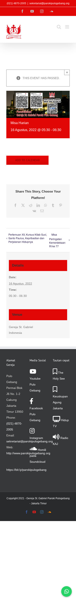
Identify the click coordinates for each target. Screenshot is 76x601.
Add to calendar (27, 160)
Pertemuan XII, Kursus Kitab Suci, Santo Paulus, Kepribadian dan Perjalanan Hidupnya (27, 238)
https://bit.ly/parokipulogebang (26, 469)
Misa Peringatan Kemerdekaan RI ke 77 (57, 240)
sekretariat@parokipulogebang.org (49, 3)
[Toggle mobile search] (59, 27)
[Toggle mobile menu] (67, 27)
